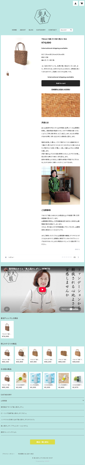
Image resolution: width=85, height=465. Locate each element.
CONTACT (53, 30)
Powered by (40, 461)
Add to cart (61, 83)
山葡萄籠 (4, 401)
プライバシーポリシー (8, 454)
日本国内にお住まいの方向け (60, 89)
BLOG (31, 30)
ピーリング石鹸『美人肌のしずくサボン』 (14, 413)
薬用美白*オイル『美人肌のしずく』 (12, 407)
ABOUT (23, 30)
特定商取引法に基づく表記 (26, 454)
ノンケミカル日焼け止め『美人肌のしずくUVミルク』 (18, 419)
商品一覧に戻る (42, 442)
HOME (14, 30)
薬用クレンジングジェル (8, 432)
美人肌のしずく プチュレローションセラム (14, 426)
